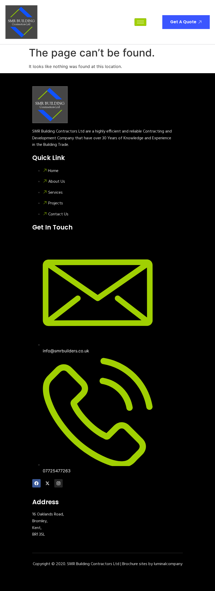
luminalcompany (168, 564)
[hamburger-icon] (140, 22)
